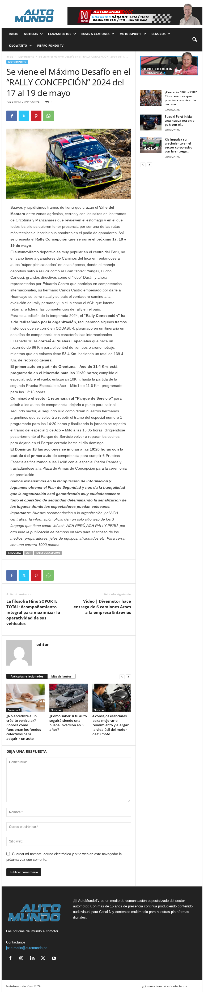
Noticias (31, 34)
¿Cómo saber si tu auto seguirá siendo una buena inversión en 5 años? (68, 723)
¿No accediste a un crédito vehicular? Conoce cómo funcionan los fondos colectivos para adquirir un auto (23, 727)
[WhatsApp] (48, 116)
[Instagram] (22, 959)
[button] (194, 40)
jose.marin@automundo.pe (26, 948)
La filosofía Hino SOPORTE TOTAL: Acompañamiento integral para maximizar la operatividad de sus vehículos (33, 612)
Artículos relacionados (27, 676)
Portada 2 (14, 710)
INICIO (14, 34)
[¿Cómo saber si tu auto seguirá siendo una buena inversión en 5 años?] (68, 698)
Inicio (9, 56)
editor (16, 102)
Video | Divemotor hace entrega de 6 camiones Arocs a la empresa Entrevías (102, 606)
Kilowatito (18, 45)
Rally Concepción (48, 552)
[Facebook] (11, 116)
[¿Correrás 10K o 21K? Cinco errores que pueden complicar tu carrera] (151, 98)
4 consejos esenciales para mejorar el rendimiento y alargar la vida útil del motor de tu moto (110, 725)
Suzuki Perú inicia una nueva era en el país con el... (180, 120)
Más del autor (61, 676)
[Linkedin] (33, 959)
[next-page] (128, 676)
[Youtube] (55, 959)
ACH (28, 552)
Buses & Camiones (95, 34)
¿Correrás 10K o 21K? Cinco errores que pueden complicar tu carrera (181, 98)
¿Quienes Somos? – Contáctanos (164, 986)
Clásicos (158, 34)
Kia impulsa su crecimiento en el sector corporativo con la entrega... (178, 145)
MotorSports (130, 34)
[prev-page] (122, 676)
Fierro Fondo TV (50, 45)
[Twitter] (24, 116)
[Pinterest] (36, 116)
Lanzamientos (59, 34)
